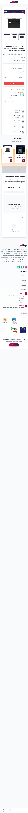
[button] (4, 21)
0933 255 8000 (21, 302)
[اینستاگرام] (25, 267)
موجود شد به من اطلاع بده (13, 83)
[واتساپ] (18, 267)
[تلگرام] (22, 267)
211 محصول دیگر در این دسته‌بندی (16, 74)
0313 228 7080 (21, 309)
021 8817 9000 (21, 298)
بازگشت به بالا (14, 345)
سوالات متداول (23, 283)
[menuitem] (14, 275)
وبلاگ (25, 278)
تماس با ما (24, 280)
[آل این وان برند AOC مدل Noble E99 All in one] (20, 149)
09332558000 (16, 95)
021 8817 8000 (21, 300)
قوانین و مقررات (23, 285)
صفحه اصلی (24, 275)
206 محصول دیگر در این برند (17, 68)
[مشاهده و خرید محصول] (23, 160)
